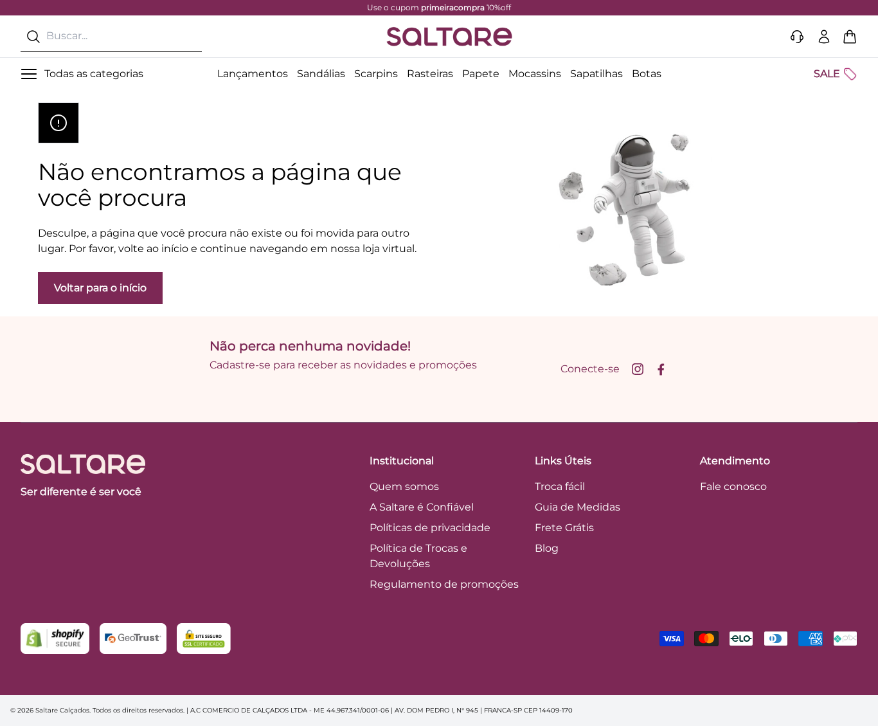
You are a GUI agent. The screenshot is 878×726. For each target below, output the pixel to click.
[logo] (449, 36)
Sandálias (321, 74)
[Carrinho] (849, 36)
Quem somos (404, 486)
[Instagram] (637, 369)
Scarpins (376, 74)
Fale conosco (733, 486)
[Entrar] (824, 36)
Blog (547, 548)
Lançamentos (252, 74)
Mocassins (534, 74)
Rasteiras (430, 74)
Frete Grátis (564, 528)
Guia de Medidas (577, 507)
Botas (646, 74)
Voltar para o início (100, 288)
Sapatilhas (596, 74)
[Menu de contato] (797, 37)
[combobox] (111, 36)
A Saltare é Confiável (422, 507)
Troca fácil (560, 486)
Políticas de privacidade (430, 528)
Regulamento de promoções (444, 584)
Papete (480, 74)
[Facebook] (660, 369)
